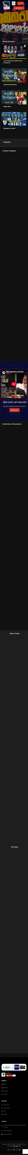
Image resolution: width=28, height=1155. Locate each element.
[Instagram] (17, 1150)
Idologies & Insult (9, 128)
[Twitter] (8, 1150)
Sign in (20, 3)
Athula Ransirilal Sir (10, 84)
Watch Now (8, 30)
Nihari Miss (7, 106)
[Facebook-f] (11, 1150)
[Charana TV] (6, 5)
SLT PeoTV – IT (17, 1146)
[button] (13, 3)
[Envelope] (20, 1150)
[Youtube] (14, 1150)
